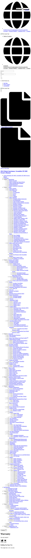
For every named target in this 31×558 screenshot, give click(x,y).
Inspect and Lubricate (22, 479)
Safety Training (12, 188)
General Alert (16, 244)
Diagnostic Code (17, 309)
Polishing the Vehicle (18, 467)
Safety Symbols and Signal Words (17, 182)
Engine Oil (11, 392)
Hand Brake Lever (17, 284)
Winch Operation (13, 371)
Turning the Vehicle (17, 348)
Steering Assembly (14, 419)
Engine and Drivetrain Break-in (20, 340)
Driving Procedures (13, 345)
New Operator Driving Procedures (21, 347)
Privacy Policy (6, 84)
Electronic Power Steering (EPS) (16, 293)
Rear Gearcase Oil (13, 402)
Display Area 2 (16, 305)
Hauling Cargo (12, 364)
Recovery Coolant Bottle (18, 409)
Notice (11, 524)
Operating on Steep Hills (19, 219)
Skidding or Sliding (18, 227)
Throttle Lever (20, 278)
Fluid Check (16, 400)
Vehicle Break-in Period (14, 339)
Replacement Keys (13, 184)
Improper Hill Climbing (19, 214)
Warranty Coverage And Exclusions (18, 508)
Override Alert (16, 245)
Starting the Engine (13, 360)
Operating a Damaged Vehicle (20, 228)
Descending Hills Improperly (20, 215)
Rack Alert (15, 249)
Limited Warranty (14, 505)
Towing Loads (16, 365)
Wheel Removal (17, 427)
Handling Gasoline (17, 204)
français (9, 29)
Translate (27, 10)
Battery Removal (17, 458)
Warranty (11, 504)
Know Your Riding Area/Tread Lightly (18, 338)
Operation (11, 333)
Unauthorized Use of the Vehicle (21, 239)
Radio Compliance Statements (16, 186)
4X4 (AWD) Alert (17, 247)
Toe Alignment (13, 418)
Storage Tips (16, 470)
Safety (10, 187)
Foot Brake (19, 415)
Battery (11, 457)
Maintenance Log (13, 526)
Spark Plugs (12, 444)
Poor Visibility (17, 235)
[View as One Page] (1, 91)
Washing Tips (20, 466)
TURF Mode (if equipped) (20, 324)
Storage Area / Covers (22, 482)
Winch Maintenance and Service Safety (18, 375)
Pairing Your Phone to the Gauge (21, 319)
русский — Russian (8, 31)
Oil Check (15, 404)
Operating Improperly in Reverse (21, 224)
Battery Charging (17, 462)
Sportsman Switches (13, 261)
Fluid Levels (20, 476)
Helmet (14, 191)
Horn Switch (20, 269)
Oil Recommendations (18, 393)
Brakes (10, 282)
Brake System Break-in (18, 341)
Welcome (6, 178)
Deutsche (21, 29)
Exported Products (14, 523)
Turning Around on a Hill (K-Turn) (21, 354)
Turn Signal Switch (21, 272)
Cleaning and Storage (15, 463)
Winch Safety (12, 369)
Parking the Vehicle (13, 362)
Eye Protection (16, 192)
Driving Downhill (17, 352)
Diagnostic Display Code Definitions (18, 486)
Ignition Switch (16, 263)
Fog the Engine (20, 478)
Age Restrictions (16, 200)
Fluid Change (16, 401)
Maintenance (11, 386)
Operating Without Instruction (20, 199)
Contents (3, 530)
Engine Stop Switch (21, 266)
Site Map (5, 83)
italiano (17, 29)
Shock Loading (12, 374)
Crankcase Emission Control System (17, 380)
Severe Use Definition (18, 388)
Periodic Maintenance (14, 387)
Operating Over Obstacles (19, 226)
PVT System (13, 453)
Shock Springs (13, 441)
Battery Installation (18, 460)
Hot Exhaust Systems (18, 237)
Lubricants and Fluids (19, 511)
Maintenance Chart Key (14, 389)
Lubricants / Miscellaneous (15, 492)
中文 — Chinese (26, 31)
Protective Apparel (17, 206)
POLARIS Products (13, 491)
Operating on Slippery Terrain (20, 221)
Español (13, 29)
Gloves (14, 193)
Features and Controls (13, 259)
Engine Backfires (13, 497)
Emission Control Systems (14, 377)
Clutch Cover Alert (17, 250)
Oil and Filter (20, 474)
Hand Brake (20, 414)
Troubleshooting (12, 493)
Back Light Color (18, 314)
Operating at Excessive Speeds (20, 209)
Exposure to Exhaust (17, 205)
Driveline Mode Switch (22, 279)
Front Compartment (13, 295)
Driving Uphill (16, 351)
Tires (11, 423)
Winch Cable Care (13, 373)
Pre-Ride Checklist (13, 344)
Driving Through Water (18, 356)
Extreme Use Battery (14, 291)
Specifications (6, 487)
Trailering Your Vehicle (18, 366)
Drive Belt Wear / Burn (14, 495)
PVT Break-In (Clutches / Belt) (20, 343)
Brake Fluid (16, 413)
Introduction (11, 179)
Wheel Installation (18, 428)
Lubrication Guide (13, 391)
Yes (2, 542)
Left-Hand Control (17, 265)
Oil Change (15, 405)
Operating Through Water (19, 230)
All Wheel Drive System (15, 320)
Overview (15, 301)
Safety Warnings (13, 197)
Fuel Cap (11, 289)
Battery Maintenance (22, 480)
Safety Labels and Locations (15, 243)
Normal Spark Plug (18, 448)
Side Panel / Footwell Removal (17, 422)
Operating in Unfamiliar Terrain (21, 222)
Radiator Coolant (17, 410)
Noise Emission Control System (16, 378)
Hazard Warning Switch (22, 267)
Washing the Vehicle (18, 465)
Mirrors (11, 292)
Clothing (15, 196)
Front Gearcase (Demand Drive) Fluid (18, 399)
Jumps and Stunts (17, 213)
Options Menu (13, 306)
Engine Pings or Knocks (14, 498)
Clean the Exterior (21, 471)
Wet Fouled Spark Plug (19, 449)
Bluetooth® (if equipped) (19, 318)
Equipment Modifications (19, 240)
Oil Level (15, 395)
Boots (14, 195)
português (25, 29)
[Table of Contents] (1, 89)
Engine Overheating (13, 502)
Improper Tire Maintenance (20, 223)
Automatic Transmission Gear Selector (18, 287)
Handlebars (12, 443)
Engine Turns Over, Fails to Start (16, 496)
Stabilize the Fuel (21, 473)
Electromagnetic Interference (15, 383)
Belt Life (15, 288)
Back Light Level (18, 315)
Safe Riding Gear (13, 189)
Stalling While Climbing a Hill (20, 218)
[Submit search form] (1, 72)
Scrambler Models (17, 297)
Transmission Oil (13, 397)
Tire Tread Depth (17, 425)
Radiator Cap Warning (19, 258)
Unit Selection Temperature (20, 311)
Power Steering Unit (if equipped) (17, 406)
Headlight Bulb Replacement (20, 439)
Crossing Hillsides (18, 217)
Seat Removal (13, 421)
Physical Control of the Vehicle (21, 210)
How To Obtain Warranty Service (18, 513)
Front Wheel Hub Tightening (20, 426)
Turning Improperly (17, 211)
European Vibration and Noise (16, 384)
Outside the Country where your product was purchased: (19, 517)
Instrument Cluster (14, 300)
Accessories (16, 483)
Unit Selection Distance (19, 310)
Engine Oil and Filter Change (19, 396)
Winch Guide (12, 367)
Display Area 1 (16, 304)
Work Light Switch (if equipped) (20, 280)
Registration (13, 506)
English (5, 29)
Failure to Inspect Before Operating (21, 202)
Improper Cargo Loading (19, 231)
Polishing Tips (20, 469)
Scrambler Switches (13, 262)
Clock (15, 313)
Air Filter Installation (14, 431)
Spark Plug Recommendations (20, 445)
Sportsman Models (17, 296)
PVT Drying (16, 456)
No (5, 542)
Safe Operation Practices (14, 335)
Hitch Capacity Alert (17, 257)
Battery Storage (17, 461)
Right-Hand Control (17, 276)
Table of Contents (7, 36)
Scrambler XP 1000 (12, 489)
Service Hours (17, 317)
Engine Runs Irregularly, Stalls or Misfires (18, 500)
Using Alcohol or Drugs (18, 201)
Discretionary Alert (17, 248)
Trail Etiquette (12, 336)
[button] (16, 28)
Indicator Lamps (17, 302)
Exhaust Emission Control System (17, 382)
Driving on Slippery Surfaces (19, 349)
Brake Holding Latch (18, 285)
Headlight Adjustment (19, 435)
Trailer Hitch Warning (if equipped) (22, 241)
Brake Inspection (17, 417)
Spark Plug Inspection (19, 447)
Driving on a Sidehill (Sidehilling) (20, 353)
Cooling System (13, 408)
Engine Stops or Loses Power (16, 501)
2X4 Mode (16, 323)
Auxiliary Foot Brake (18, 283)
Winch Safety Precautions (15, 370)
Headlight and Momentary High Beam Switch (20, 275)
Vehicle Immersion (14, 450)
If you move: (17, 519)
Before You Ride (13, 180)
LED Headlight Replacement (20, 440)
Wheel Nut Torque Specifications (21, 430)
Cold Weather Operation (18, 361)
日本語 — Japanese (18, 31)
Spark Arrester (12, 379)
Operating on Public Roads (19, 208)
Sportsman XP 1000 (12, 488)
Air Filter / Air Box (21, 475)
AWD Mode (16, 322)
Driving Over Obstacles (18, 357)
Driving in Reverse (18, 358)
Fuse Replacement (14, 432)
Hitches (11, 298)
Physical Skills (17, 236)
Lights (11, 434)
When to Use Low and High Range (22, 454)
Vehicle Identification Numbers (16, 183)
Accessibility (6, 85)
